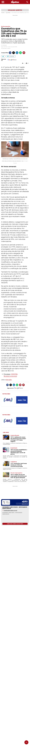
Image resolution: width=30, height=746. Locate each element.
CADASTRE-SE (25, 504)
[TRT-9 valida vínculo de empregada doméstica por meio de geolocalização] (6, 475)
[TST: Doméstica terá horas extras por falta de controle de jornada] (6, 464)
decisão (9, 380)
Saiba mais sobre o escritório (15, 523)
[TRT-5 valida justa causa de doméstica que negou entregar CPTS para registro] (6, 438)
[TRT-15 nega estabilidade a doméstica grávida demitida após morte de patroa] (6, 451)
